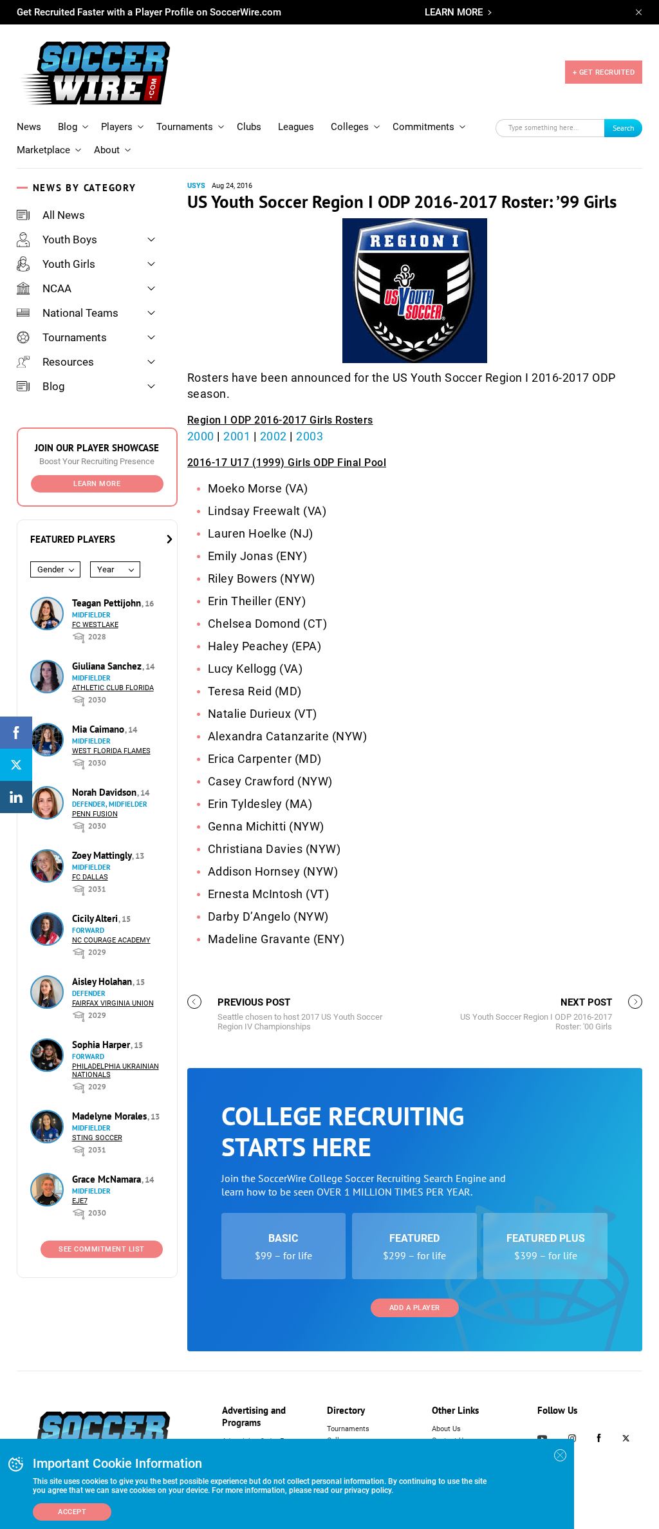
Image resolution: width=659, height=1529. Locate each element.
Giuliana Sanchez (108, 666)
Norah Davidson (105, 792)
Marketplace (43, 150)
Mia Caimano (99, 729)
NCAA (56, 288)
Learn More (96, 484)
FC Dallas (90, 877)
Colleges (350, 127)
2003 (309, 436)
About (107, 150)
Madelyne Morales (110, 1116)
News (29, 127)
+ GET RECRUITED (604, 72)
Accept (72, 1512)
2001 (236, 436)
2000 (200, 436)
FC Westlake (95, 625)
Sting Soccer (97, 1138)
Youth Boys (69, 239)
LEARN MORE (454, 12)
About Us (446, 1429)
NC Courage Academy (111, 940)
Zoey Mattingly (103, 855)
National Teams (80, 312)
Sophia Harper (102, 1044)
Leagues (296, 127)
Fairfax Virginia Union (113, 1003)
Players (117, 127)
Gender (50, 569)
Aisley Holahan (103, 981)
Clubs (249, 127)
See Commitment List (102, 1249)
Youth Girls (68, 264)
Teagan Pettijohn (108, 603)
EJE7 (80, 1201)
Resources (68, 361)
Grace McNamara (108, 1179)
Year (105, 569)
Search (624, 128)
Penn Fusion (95, 814)
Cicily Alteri (96, 918)
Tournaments (184, 127)
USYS (196, 186)
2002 (273, 436)
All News (63, 215)
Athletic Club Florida (113, 688)
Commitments (423, 127)
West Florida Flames (111, 751)
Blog (67, 127)
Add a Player (414, 1308)
